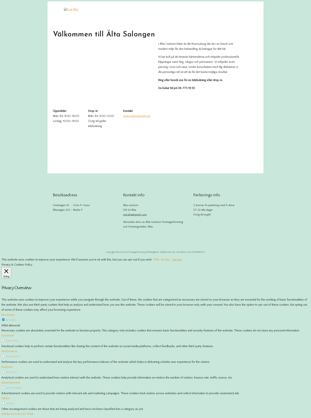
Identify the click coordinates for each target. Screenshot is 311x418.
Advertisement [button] (10, 382)
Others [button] (5, 398)
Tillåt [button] (156, 259)
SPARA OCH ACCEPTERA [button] (17, 414)
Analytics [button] (7, 367)
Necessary (11, 320)
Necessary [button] (8, 314)
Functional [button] (7, 335)
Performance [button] (9, 351)
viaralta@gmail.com (135, 214)
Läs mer (177, 259)
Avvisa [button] (165, 259)
